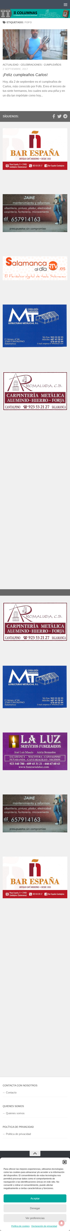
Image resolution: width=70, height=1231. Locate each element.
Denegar (35, 1208)
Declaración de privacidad (44, 1226)
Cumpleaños (52, 64)
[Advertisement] (35, 469)
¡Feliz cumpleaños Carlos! (25, 75)
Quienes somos (15, 1113)
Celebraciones (31, 64)
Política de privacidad (18, 1133)
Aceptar (35, 1198)
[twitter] (59, 116)
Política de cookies (20, 1226)
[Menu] (65, 4)
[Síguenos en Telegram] (65, 116)
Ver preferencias (35, 1218)
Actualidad (10, 64)
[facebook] (54, 116)
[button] (64, 1162)
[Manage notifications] (61, 1223)
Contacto (11, 1092)
